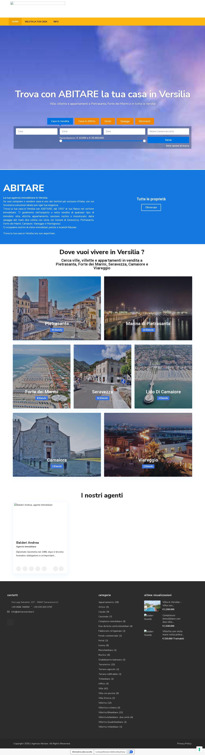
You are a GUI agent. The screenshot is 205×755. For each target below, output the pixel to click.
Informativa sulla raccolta (82, 752)
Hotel (101, 640)
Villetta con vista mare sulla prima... (173, 633)
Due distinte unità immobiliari (113, 626)
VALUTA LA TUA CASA (36, 21)
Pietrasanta (57, 323)
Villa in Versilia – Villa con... (172, 604)
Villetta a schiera (107, 707)
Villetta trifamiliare (108, 726)
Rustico (102, 654)
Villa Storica (104, 698)
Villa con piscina (106, 693)
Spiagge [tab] (125, 121)
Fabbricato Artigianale (110, 630)
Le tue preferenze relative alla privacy (110, 752)
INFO (56, 21)
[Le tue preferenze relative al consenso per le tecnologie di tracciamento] (199, 749)
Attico (101, 607)
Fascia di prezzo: (68, 138)
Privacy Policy (184, 743)
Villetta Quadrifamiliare (110, 722)
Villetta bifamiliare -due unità (113, 717)
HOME (15, 21)
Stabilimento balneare (110, 659)
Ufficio (101, 683)
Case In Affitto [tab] (86, 121)
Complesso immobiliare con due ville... (171, 619)
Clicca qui (151, 207)
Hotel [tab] (108, 121)
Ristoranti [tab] (144, 121)
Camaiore (57, 460)
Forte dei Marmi (41, 391)
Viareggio (148, 460)
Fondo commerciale (108, 635)
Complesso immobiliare (110, 621)
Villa (100, 688)
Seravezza (102, 391)
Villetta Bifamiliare (108, 712)
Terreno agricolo (106, 669)
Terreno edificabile (108, 674)
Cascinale (103, 616)
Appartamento (106, 602)
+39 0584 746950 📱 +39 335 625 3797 (31, 607)
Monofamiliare (105, 650)
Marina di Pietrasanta (148, 323)
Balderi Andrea (27, 542)
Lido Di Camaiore (163, 391)
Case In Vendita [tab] (60, 121)
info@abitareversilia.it (22, 611)
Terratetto (104, 664)
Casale (102, 611)
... (55, 555)
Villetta (102, 702)
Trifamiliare (104, 678)
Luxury (101, 645)
